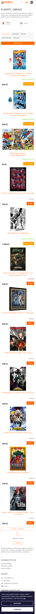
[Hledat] (22, 2)
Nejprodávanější (6, 38)
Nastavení (17, 603)
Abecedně (16, 38)
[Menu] (32, 2)
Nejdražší (23, 34)
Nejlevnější (15, 34)
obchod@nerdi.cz (9, 578)
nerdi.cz (6, 586)
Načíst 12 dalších (18, 529)
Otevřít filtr (18, 43)
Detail (30, 203)
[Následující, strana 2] (18, 534)
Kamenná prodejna (6, 564)
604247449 (7, 581)
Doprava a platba (6, 568)
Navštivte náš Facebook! (11, 583)
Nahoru (19, 543)
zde (24, 598)
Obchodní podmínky (6, 566)
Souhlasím (17, 609)
